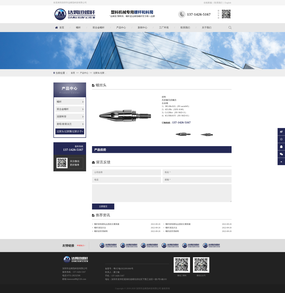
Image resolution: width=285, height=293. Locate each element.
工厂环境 (164, 27)
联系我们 (218, 3)
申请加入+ (81, 245)
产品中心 (121, 27)
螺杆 (78, 27)
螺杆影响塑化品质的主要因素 (106, 224)
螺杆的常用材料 (101, 231)
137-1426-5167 (181, 122)
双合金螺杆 (98, 27)
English (228, 3)
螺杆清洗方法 (100, 228)
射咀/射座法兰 (64, 124)
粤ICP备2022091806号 (123, 268)
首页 (61, 27)
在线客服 (208, 3)
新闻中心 (142, 27)
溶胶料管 (61, 116)
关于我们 (206, 27)
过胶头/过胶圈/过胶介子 (100, 73)
